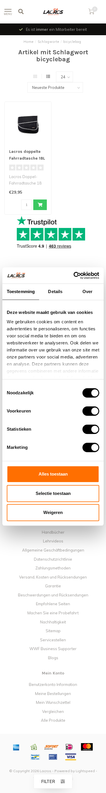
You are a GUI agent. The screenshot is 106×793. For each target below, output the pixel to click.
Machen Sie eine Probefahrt (53, 613)
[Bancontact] (35, 757)
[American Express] (16, 747)
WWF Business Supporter (53, 648)
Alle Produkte (53, 720)
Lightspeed (85, 771)
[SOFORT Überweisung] (51, 747)
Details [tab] (55, 291)
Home (29, 42)
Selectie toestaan (53, 493)
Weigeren (53, 512)
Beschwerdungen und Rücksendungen (53, 595)
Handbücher (53, 532)
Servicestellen (53, 640)
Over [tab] (87, 291)
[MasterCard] (87, 747)
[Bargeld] (33, 747)
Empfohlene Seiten (53, 603)
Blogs (53, 657)
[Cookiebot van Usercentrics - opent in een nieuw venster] (74, 275)
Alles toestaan (53, 473)
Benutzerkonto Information (53, 684)
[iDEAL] (69, 747)
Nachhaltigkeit (53, 622)
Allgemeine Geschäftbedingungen (53, 550)
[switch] (86, 411)
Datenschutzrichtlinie (53, 559)
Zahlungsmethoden (53, 568)
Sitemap (53, 630)
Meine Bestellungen (53, 693)
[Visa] (70, 757)
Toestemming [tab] (21, 291)
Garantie (53, 586)
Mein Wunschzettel (53, 702)
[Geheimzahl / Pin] (53, 757)
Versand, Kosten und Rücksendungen (53, 577)
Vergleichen (53, 711)
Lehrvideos (53, 541)
